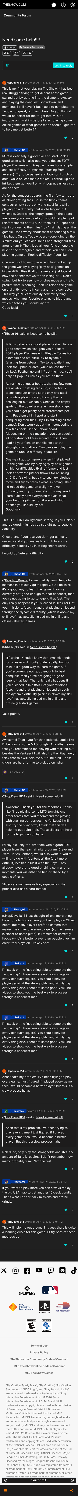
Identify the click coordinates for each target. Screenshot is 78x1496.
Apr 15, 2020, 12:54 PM (50, 82)
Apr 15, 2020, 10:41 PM (52, 963)
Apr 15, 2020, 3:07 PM (52, 327)
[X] (4, 1270)
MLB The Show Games (39, 1372)
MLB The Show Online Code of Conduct (39, 1366)
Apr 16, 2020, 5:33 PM (53, 1181)
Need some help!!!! (43, 333)
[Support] (64, 4)
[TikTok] (74, 1270)
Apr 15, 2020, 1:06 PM (53, 150)
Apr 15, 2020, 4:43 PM (53, 573)
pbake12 (19, 963)
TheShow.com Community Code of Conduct (39, 1359)
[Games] (54, 4)
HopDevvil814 (15, 82)
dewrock (19, 1110)
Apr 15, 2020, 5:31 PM (49, 733)
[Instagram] (15, 1270)
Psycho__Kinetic (17, 327)
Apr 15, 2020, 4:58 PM (52, 641)
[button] (5, 1490)
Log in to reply (63, 65)
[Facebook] (27, 1270)
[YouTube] (39, 1270)
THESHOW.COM (14, 4)
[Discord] (62, 1270)
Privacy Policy (39, 1352)
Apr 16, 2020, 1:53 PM (49, 1070)
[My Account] (72, 4)
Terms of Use (39, 1345)
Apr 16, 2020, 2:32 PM (52, 1110)
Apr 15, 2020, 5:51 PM (53, 790)
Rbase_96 (20, 150)
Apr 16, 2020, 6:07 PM (49, 1221)
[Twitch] (51, 1270)
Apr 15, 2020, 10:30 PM (54, 909)
